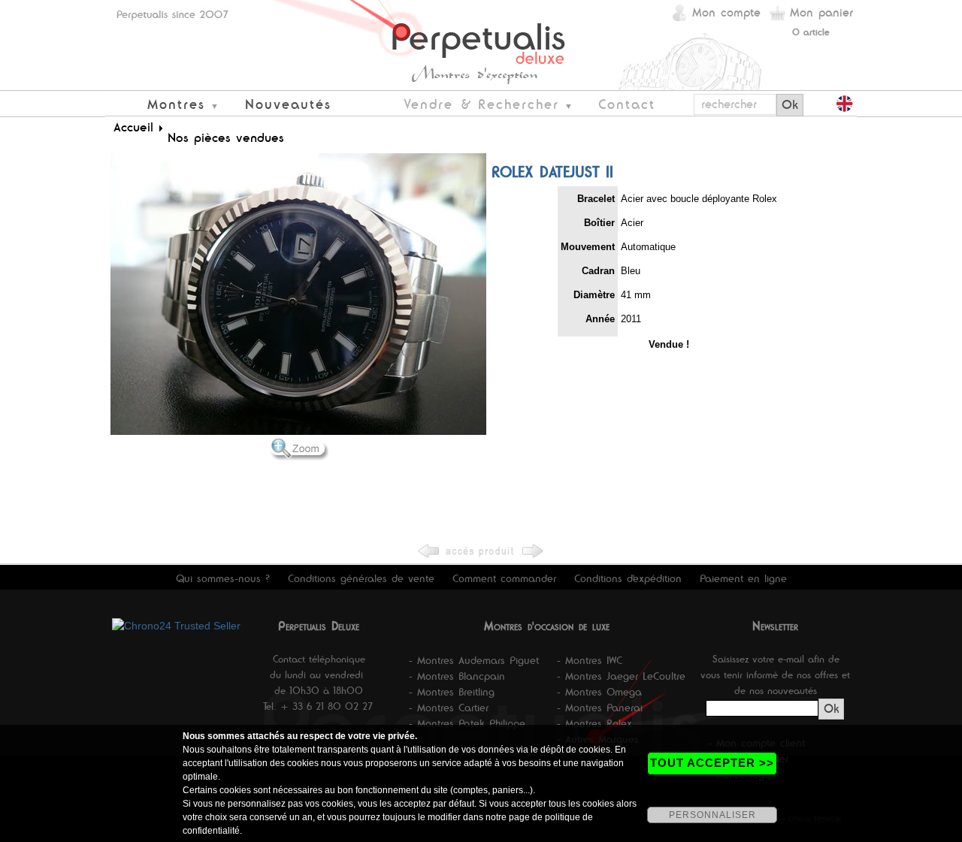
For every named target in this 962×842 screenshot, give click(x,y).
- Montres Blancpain (457, 676)
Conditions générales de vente (361, 578)
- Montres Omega (599, 692)
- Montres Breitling (452, 692)
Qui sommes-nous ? (223, 578)
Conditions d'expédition (628, 578)
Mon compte (726, 12)
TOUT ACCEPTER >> (712, 762)
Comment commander (504, 578)
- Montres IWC (589, 660)
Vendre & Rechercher (481, 104)
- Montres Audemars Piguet (474, 660)
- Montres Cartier (449, 707)
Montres (176, 104)
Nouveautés (288, 104)
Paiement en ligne (743, 578)
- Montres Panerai (600, 707)
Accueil (133, 127)
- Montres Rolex (594, 723)
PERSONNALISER (712, 815)
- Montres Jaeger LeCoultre (621, 676)
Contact (626, 104)
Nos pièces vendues (226, 137)
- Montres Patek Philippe (467, 723)
